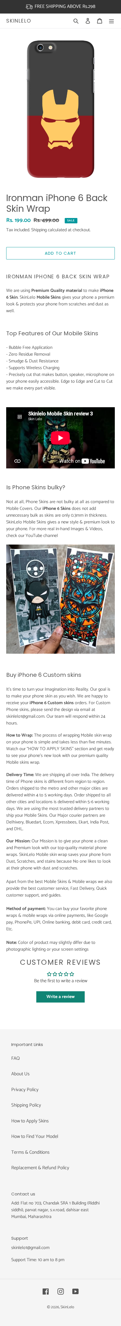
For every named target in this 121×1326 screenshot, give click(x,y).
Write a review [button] (60, 997)
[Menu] (111, 20)
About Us (20, 1074)
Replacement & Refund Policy (40, 1168)
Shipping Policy (26, 1105)
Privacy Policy (25, 1090)
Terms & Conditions (30, 1152)
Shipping (39, 230)
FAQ (15, 1058)
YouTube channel (42, 535)
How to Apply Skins (30, 1121)
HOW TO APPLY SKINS (50, 749)
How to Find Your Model (34, 1136)
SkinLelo (18, 21)
